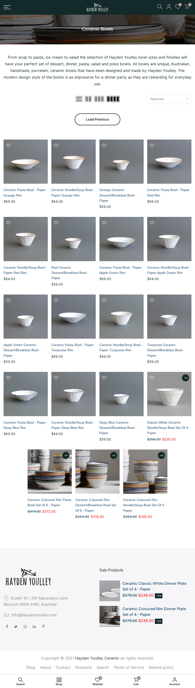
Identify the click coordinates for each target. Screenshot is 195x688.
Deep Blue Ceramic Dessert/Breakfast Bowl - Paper (117, 428)
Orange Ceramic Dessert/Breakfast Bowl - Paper (117, 195)
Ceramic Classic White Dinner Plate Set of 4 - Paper (154, 586)
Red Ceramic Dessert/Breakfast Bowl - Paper (69, 273)
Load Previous (97, 119)
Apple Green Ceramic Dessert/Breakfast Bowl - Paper (22, 350)
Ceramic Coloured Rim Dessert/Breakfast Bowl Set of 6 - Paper (95, 505)
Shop (30, 667)
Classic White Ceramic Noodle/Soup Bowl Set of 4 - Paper (168, 428)
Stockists (83, 667)
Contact (63, 667)
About (45, 667)
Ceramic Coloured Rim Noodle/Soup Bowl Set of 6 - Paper (144, 505)
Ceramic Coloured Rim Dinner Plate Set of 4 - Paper (154, 611)
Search (103, 667)
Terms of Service (129, 667)
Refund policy (161, 667)
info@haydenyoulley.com (34, 615)
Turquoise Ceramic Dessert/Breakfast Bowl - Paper (165, 350)
